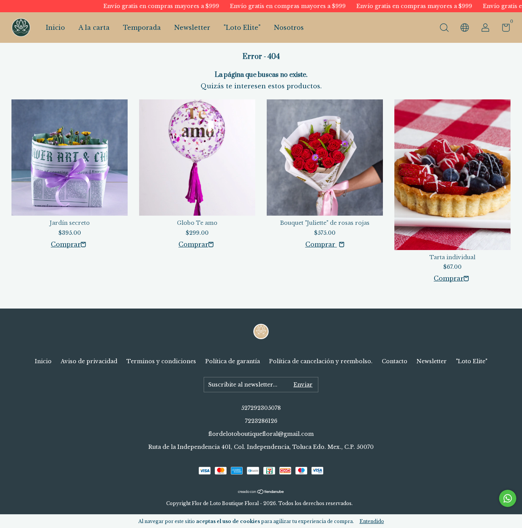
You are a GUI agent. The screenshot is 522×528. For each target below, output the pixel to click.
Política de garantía (232, 361)
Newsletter (192, 27)
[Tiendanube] (261, 492)
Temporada (142, 27)
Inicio (55, 27)
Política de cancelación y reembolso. (321, 361)
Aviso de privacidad (89, 361)
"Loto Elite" (242, 27)
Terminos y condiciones (161, 361)
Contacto (394, 361)
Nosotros (289, 27)
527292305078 (261, 408)
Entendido (372, 521)
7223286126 (261, 421)
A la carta (94, 27)
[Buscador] (444, 28)
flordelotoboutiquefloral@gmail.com (261, 434)
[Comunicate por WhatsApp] (507, 498)
